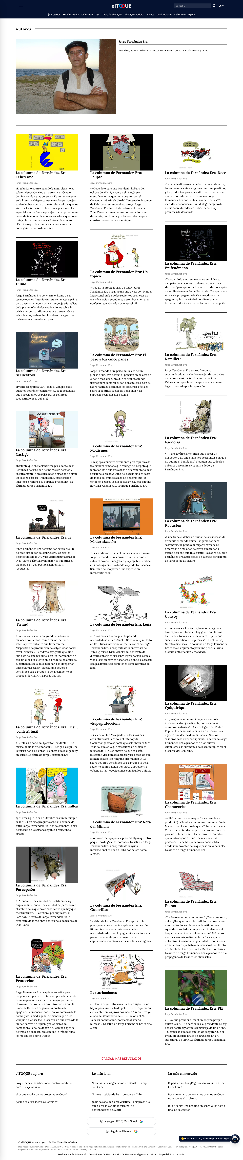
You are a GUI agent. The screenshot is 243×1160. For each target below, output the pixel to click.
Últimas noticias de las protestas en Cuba (117, 1094)
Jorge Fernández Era (27, 182)
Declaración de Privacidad (72, 1154)
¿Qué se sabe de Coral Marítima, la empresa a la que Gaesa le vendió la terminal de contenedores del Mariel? (121, 1105)
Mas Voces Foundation (64, 1142)
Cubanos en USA (90, 14)
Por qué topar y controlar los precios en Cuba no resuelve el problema (196, 1096)
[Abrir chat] (235, 1139)
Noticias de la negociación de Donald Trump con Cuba (119, 1085)
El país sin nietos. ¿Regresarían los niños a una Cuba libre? (196, 1085)
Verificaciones (164, 14)
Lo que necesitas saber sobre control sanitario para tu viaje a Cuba (44, 1085)
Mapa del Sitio (166, 1154)
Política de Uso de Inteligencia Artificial (134, 1154)
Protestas (55, 14)
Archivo (181, 1154)
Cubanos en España (184, 14)
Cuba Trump (72, 14)
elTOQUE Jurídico (134, 14)
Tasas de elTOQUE (112, 14)
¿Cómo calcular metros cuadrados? (37, 1101)
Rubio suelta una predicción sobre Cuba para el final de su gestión (197, 1107)
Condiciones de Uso (99, 1154)
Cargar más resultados (121, 1058)
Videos (150, 14)
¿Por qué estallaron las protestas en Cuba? (41, 1094)
